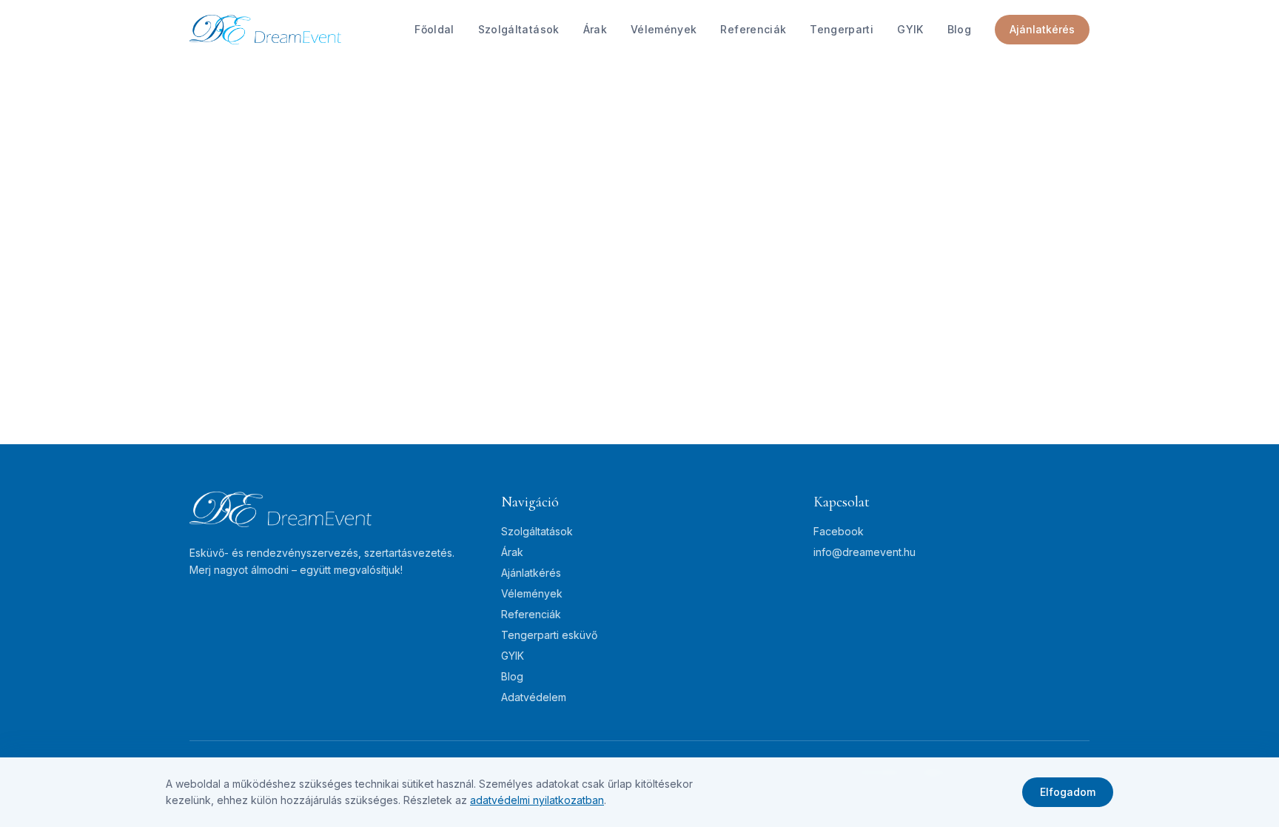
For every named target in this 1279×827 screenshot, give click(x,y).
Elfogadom (1067, 792)
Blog (959, 29)
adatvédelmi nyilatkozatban (537, 800)
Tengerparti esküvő (549, 635)
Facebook (838, 531)
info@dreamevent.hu (864, 552)
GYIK (910, 29)
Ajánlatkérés (1042, 29)
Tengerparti (841, 29)
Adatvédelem (533, 697)
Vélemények (664, 29)
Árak (595, 29)
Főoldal (434, 29)
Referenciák (753, 29)
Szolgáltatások (519, 29)
